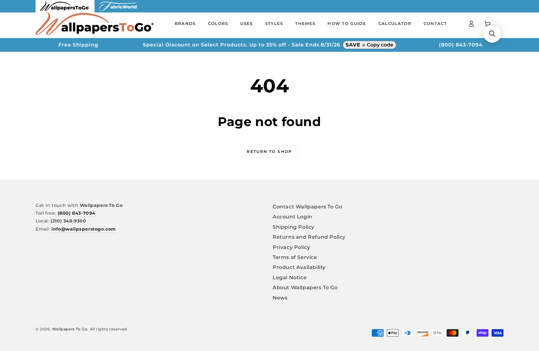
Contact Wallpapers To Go (307, 207)
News (280, 298)
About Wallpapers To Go (305, 287)
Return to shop (269, 151)
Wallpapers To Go (70, 329)
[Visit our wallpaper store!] (65, 11)
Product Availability (299, 267)
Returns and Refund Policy (309, 237)
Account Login (292, 217)
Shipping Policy (293, 227)
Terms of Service (295, 257)
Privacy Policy (291, 247)
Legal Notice (290, 277)
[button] (492, 34)
